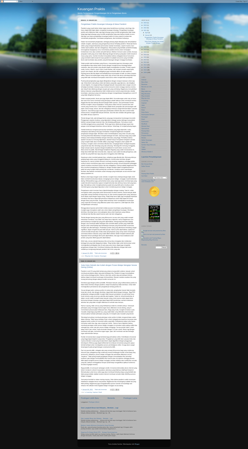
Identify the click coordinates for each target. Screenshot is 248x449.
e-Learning (88, 392)
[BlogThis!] (113, 253)
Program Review (146, 135)
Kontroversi (144, 121)
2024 (145, 22)
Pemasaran (145, 133)
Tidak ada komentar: (101, 253)
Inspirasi (96, 256)
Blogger (137, 444)
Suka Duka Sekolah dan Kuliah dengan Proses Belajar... (154, 42)
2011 (145, 67)
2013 (145, 62)
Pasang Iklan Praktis (147, 173)
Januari (147, 35)
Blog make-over (146, 91)
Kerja (143, 110)
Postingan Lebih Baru (90, 398)
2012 (145, 65)
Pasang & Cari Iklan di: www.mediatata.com (148, 180)
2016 (145, 54)
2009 (145, 72)
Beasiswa (144, 84)
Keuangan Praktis (91, 9)
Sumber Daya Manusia (148, 144)
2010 (145, 70)
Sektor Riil (144, 142)
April (146, 32)
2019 (145, 49)
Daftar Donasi (145, 166)
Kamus (143, 107)
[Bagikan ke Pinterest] (118, 253)
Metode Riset (145, 126)
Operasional (145, 128)
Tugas (143, 147)
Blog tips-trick (89, 256)
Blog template (145, 96)
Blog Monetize (145, 93)
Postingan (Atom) (94, 402)
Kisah (100, 392)
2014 (145, 59)
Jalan (143, 105)
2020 (145, 47)
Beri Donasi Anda (146, 164)
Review (143, 138)
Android (143, 79)
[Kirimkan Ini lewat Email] (111, 253)
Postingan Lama (130, 398)
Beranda (111, 398)
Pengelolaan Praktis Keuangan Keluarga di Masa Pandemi (103, 24)
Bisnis (143, 89)
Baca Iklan (144, 82)
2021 (145, 30)
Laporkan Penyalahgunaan (151, 157)
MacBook (144, 124)
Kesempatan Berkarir (147, 114)
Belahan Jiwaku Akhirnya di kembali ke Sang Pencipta (97, 425)
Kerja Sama (145, 112)
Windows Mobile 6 (147, 151)
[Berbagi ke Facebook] (117, 253)
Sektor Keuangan (146, 140)
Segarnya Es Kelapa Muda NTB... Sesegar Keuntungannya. (99, 432)
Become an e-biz (146, 86)
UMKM (143, 149)
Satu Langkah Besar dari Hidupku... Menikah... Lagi (99, 408)
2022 (145, 28)
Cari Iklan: (144, 176)
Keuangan (103, 256)
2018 (145, 52)
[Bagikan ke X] (115, 253)
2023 (145, 25)
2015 (145, 57)
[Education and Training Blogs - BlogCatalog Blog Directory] (154, 240)
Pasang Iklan (145, 131)
